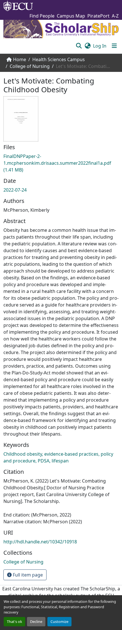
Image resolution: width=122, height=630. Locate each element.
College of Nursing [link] (30, 66)
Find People (42, 16)
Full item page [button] (27, 575)
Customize (59, 621)
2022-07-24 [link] (15, 190)
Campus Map (71, 16)
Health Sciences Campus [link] (58, 59)
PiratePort (98, 16)
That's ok (14, 621)
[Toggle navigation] (114, 45)
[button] (78, 45)
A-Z (115, 16)
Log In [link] (99, 46)
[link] (61, 163)
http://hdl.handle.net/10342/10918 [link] (40, 542)
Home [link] (19, 59)
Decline (36, 621)
